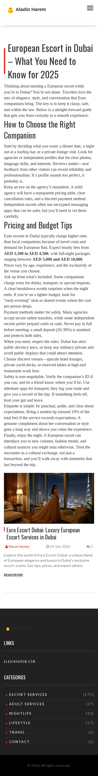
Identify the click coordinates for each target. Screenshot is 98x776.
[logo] (23, 627)
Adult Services (27, 704)
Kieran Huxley (19, 546)
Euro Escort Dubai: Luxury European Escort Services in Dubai (43, 533)
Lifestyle (20, 723)
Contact (19, 742)
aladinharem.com (20, 661)
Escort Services (28, 694)
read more (13, 575)
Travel (17, 732)
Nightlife (20, 713)
